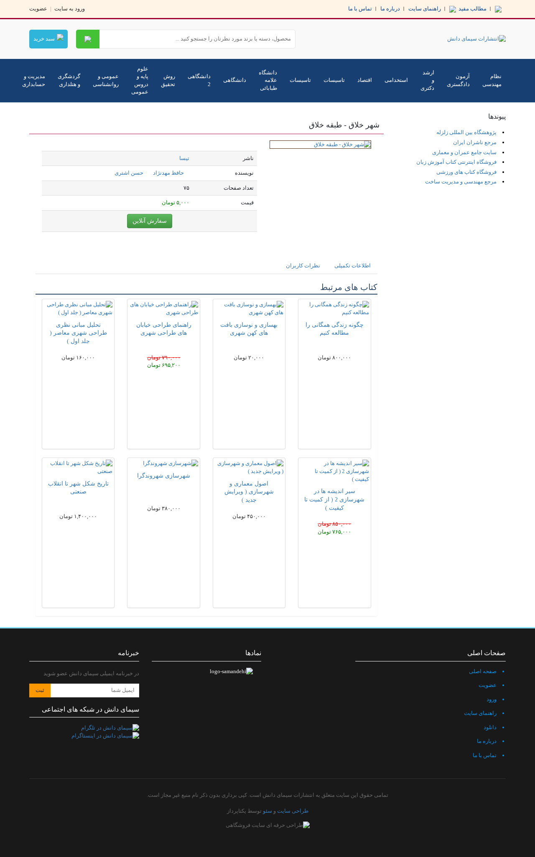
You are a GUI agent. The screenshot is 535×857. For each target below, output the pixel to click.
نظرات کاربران (303, 265)
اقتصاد (364, 80)
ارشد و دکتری (427, 80)
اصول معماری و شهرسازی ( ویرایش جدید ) (249, 492)
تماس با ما (360, 8)
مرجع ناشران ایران (475, 142)
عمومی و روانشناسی (106, 80)
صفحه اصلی (483, 671)
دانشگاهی (234, 80)
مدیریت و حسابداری (33, 80)
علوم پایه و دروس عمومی (139, 80)
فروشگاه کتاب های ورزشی (466, 172)
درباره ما (390, 8)
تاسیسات (334, 80)
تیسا (184, 158)
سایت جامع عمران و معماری (464, 152)
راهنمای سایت (424, 8)
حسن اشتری (129, 173)
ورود (492, 699)
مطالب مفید (472, 8)
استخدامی (396, 80)
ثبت (40, 690)
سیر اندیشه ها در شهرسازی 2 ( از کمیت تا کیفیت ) (334, 499)
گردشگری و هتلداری (69, 80)
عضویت (38, 8)
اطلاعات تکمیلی (352, 265)
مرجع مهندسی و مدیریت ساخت (461, 181)
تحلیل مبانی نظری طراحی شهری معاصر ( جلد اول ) (78, 333)
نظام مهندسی (492, 80)
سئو (267, 811)
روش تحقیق (168, 80)
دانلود (490, 727)
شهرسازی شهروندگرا (163, 476)
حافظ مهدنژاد (168, 173)
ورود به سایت (69, 8)
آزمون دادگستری (458, 80)
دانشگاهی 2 (199, 80)
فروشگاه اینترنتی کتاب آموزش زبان (456, 162)
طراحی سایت (292, 811)
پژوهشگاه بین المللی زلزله (466, 132)
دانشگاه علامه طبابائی (268, 80)
